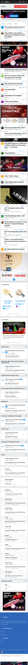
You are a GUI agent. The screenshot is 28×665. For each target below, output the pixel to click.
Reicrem (14, 540)
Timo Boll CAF (20, 301)
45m (25, 40)
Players (7, 553)
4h (25, 173)
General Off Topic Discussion (11, 244)
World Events (8, 508)
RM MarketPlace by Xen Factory (11, 655)
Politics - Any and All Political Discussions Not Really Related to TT (15, 241)
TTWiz (22, 73)
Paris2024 (14, 513)
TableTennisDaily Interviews (12, 366)
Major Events (8, 562)
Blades (5, 91)
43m (25, 30)
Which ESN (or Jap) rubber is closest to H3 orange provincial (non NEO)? (14, 35)
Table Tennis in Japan (11, 176)
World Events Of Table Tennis (10, 375)
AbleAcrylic (14, 559)
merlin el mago (19, 425)
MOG (23, 81)
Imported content (6, 581)
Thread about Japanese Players (14, 27)
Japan (6, 544)
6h (25, 213)
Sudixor (22, 93)
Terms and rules (11, 649)
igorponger (14, 495)
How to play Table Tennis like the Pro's (12, 388)
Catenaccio (14, 371)
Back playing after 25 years (11, 436)
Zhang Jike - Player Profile (11, 557)
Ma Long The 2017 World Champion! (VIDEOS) (15, 566)
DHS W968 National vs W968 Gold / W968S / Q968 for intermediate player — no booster (15, 145)
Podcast (7, 469)
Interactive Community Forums (10, 442)
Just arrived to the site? (11, 432)
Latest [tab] (3, 23)
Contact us (3, 634)
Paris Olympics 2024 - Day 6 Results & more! (15, 503)
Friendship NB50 (9, 89)
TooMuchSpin (15, 438)
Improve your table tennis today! (14, 419)
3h (25, 131)
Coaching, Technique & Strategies (11, 416)
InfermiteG (14, 484)
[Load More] (14, 280)
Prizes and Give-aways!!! (12, 458)
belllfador (21, 40)
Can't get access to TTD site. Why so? (14, 494)
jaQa (19, 306)
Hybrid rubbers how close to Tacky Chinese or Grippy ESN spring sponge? (15, 223)
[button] (2, 2)
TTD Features (8, 571)
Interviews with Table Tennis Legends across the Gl (12, 362)
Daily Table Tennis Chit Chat (13, 83)
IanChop (14, 522)
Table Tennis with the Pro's (12, 392)
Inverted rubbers (8, 227)
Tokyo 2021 (8, 526)
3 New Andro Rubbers (11, 101)
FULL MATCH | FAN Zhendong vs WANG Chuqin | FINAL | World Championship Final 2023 (13, 336)
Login (2, 641)
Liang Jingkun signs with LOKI (14, 182)
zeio (23, 131)
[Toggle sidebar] (26, 2)
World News (8, 499)
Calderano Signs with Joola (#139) (15, 70)
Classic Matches (9, 153)
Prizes (3, 455)
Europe (7, 535)
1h (25, 73)
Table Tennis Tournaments (12, 379)
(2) (12, 306)
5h (25, 205)
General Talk (5, 347)
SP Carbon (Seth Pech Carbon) (14, 249)
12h (25, 237)
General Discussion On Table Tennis (12, 28)
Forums (2, 631)
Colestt (22, 205)
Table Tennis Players (9, 183)
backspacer (14, 463)
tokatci (22, 173)
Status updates (9, 479)
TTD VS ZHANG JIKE (20, 6)
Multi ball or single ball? (10, 396)
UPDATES (7, 490)
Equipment (4, 401)
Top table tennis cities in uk (11, 539)
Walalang (22, 219)
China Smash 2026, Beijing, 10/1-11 (15, 133)
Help (24, 649)
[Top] (26, 650)
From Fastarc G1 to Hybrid (12, 95)
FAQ (6, 584)
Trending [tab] (9, 23)
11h (25, 229)
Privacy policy (19, 649)
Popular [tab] (16, 23)
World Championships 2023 (9, 332)
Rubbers (6, 38)
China (6, 517)
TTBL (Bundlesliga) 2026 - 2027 (14, 216)
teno (23, 99)
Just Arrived (5, 429)
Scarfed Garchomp (19, 229)
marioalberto (15, 531)
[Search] (23, 1)
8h (25, 219)
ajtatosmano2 (15, 397)
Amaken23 (21, 150)
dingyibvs (21, 273)
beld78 (22, 179)
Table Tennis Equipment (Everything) (13, 79)
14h (25, 273)
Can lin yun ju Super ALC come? (14, 127)
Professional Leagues (9, 217)
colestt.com (8, 483)
